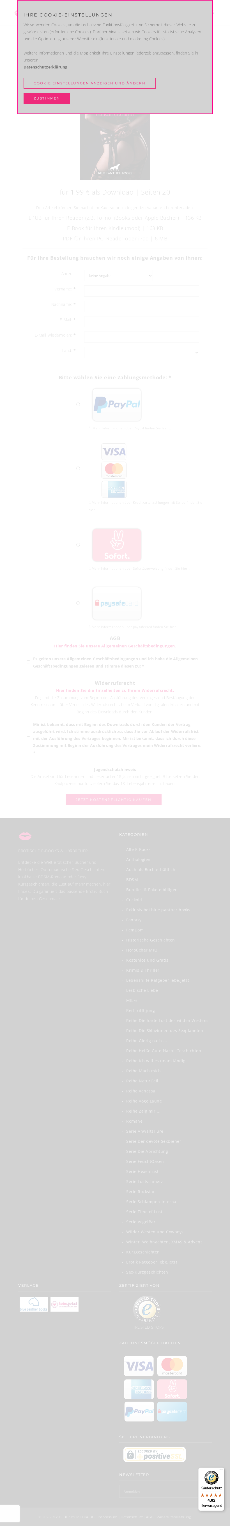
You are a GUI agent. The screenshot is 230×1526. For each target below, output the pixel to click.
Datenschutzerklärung (46, 67)
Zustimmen (47, 98)
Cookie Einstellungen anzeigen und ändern (90, 83)
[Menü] (221, 1471)
